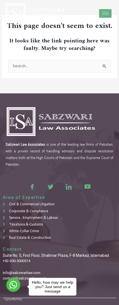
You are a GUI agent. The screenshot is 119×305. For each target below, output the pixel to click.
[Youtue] (86, 186)
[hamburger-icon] (105, 13)
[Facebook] (32, 186)
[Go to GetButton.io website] (13, 299)
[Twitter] (50, 186)
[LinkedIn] (68, 186)
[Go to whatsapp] (13, 285)
